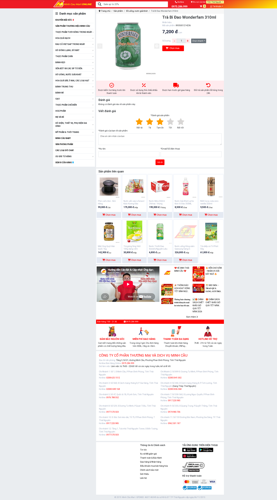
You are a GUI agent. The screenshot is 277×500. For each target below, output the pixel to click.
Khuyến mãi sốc (63, 20)
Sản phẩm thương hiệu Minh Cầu (72, 26)
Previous (99, 46)
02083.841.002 (174, 378)
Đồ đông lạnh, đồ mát (67, 50)
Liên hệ (143, 478)
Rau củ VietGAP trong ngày (70, 44)
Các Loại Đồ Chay (64, 150)
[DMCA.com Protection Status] (191, 470)
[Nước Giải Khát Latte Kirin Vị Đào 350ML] (186, 186)
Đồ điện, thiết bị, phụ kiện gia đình (71, 124)
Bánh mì (59, 93)
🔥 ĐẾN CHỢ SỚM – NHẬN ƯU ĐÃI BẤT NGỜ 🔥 (214, 271)
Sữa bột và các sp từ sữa (68, 68)
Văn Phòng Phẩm (64, 144)
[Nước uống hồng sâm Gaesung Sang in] (186, 231)
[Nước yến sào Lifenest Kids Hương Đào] (134, 186)
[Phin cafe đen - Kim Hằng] (109, 186)
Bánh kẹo (60, 62)
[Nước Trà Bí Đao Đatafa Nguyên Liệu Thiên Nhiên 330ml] (160, 231)
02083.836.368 (174, 389)
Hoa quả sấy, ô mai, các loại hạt (72, 80)
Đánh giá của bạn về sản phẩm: (113, 131)
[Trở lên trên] (273, 495)
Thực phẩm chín (64, 56)
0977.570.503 (112, 412)
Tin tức (143, 450)
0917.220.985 (174, 400)
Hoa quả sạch (62, 38)
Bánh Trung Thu (64, 86)
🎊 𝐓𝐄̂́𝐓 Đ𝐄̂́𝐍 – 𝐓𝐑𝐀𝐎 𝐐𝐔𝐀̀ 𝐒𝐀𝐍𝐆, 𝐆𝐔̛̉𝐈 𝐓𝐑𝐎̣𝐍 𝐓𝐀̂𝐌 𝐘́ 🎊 (214, 288)
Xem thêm (191, 317)
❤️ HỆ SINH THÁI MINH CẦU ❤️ (181, 269)
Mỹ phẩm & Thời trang (67, 132)
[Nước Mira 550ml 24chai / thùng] (160, 186)
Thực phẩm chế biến (66, 105)
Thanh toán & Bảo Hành (151, 458)
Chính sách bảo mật (149, 470)
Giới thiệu (144, 474)
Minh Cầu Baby (63, 138)
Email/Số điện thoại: (170, 149)
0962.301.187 (174, 423)
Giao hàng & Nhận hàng (150, 462)
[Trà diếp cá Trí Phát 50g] (211, 231)
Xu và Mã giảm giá (148, 454)
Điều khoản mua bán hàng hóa (154, 466)
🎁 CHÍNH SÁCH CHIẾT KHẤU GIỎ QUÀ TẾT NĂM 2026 (213, 302)
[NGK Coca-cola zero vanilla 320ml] (211, 186)
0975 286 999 (132, 321)
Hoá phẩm (60, 111)
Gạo (57, 99)
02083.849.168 (113, 389)
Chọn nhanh (197, 41)
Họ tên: (102, 149)
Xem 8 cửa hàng (63, 162)
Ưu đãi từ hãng (63, 156)
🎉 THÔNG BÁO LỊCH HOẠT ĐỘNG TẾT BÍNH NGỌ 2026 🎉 (182, 288)
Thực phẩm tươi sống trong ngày (73, 32)
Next (156, 46)
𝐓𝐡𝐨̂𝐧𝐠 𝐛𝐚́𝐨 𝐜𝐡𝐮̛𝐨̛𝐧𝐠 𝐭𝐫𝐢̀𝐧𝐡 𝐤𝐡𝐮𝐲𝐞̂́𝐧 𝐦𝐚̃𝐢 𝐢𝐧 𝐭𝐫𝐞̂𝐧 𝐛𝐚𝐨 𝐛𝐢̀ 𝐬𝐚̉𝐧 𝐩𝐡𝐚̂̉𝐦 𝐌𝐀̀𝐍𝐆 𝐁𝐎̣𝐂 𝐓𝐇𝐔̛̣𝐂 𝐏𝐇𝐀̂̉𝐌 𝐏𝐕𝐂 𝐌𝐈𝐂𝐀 (182, 302)
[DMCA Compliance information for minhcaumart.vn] (193, 465)
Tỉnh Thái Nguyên (214, 2)
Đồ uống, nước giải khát (68, 74)
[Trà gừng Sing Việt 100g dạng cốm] (134, 231)
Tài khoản (216, 6)
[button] (203, 6)
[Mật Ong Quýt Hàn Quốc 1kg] (109, 231)
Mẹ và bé (59, 117)
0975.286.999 (128, 363)
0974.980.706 (174, 412)
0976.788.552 (112, 397)
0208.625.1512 (113, 378)
